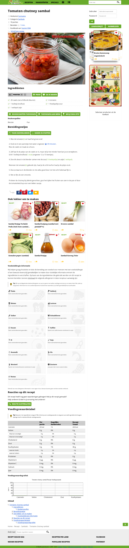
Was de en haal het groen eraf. (27, 139)
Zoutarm (53, 364)
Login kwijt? (97, 26)
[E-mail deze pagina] (36, 193)
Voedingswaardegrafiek (26, 522)
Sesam (13, 328)
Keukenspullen (23, 509)
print (38, 95)
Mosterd (14, 364)
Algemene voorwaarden (75, 547)
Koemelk (14, 352)
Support (84, 547)
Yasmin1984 (26, 28)
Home (10, 526)
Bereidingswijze (19, 511)
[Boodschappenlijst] (62, 2)
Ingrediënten (18, 507)
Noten (13, 377)
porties (15, 22)
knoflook (26, 155)
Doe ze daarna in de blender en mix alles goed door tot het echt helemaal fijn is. (41, 170)
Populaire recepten (61, 542)
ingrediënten (42, 2)
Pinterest (100, 542)
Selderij (53, 291)
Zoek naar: (12, 532)
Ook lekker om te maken (23, 514)
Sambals (21, 19)
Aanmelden (113, 26)
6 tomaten (52, 100)
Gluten (13, 303)
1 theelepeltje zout (55, 104)
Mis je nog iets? (72, 114)
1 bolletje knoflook (18, 104)
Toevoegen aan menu (50, 114)
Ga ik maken (51, 95)
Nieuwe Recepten (15, 542)
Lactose (53, 303)
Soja (52, 340)
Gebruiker (93, 11)
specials (54, 2)
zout (50, 159)
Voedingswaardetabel (22, 520)
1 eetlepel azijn (16, 107)
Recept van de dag (16, 537)
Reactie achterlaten (21, 404)
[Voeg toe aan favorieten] (30, 204)
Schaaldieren (55, 315)
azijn (66, 159)
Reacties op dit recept (22, 518)
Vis (51, 352)
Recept (17, 526)
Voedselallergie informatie (27, 516)
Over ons (90, 547)
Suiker (13, 315)
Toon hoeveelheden (21, 133)
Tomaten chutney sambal (19, 505)
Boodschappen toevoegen (24, 114)
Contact (60, 547)
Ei (11, 340)
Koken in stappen (42, 133)
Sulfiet (52, 328)
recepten (29, 2)
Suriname (22, 16)
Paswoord (93, 16)
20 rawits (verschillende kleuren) (23, 100)
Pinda (13, 291)
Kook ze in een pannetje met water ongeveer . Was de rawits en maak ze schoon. (32, 145)
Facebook (100, 537)
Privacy (65, 547)
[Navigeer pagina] (125, 524)
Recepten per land (60, 537)
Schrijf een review (17, 31)
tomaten (21, 139)
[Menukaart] (68, 2)
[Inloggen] (91, 21)
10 (11, 22)
